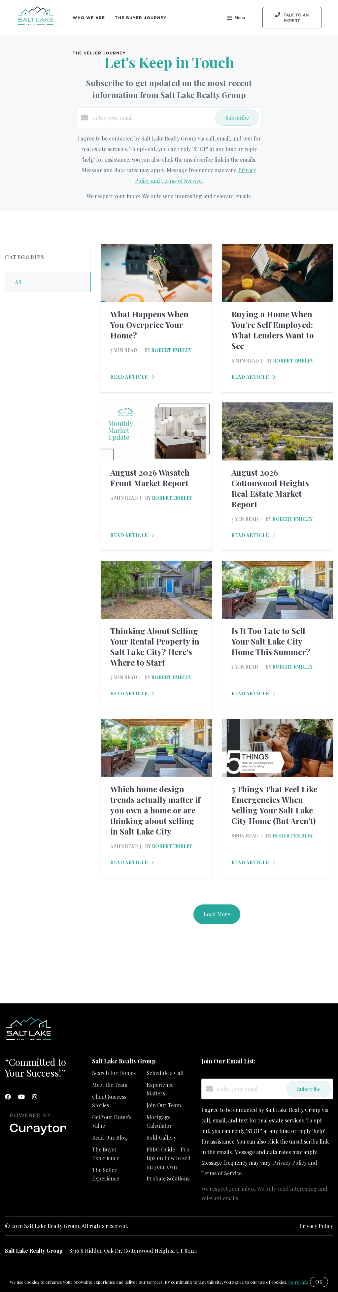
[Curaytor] (38, 1134)
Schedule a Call (165, 1072)
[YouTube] (21, 1097)
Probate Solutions (168, 1178)
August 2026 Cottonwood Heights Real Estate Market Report (270, 488)
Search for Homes (114, 1072)
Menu (240, 18)
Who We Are (89, 18)
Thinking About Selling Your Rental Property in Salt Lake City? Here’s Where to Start (154, 646)
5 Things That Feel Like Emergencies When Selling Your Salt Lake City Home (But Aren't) (274, 805)
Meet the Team (109, 1084)
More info (298, 1282)
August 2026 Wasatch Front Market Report (149, 477)
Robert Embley (171, 350)
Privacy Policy (316, 1225)
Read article (129, 377)
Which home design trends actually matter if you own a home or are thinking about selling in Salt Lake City (155, 810)
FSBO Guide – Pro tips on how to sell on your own (168, 1158)
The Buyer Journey (141, 18)
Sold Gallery (161, 1137)
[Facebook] (8, 1097)
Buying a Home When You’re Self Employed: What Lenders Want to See (272, 330)
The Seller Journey (99, 53)
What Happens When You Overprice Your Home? (149, 324)
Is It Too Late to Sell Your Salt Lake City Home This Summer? (270, 641)
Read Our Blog (109, 1137)
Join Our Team (164, 1105)
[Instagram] (34, 1097)
